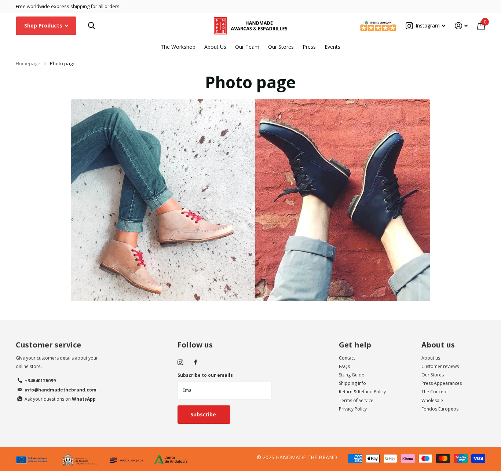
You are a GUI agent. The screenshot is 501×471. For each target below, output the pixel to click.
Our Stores (281, 46)
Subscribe (203, 414)
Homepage (28, 63)
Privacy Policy (353, 409)
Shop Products (44, 25)
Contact (347, 358)
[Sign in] (461, 26)
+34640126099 (40, 381)
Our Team (247, 46)
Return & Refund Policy (362, 392)
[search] (91, 26)
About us (438, 345)
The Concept (434, 392)
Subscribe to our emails (205, 375)
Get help (355, 345)
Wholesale (432, 400)
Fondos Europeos (439, 409)
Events (332, 46)
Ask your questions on (60, 399)
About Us (215, 46)
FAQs (344, 366)
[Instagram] (180, 362)
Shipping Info (352, 383)
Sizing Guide (351, 375)
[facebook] (195, 362)
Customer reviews (440, 366)
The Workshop (178, 46)
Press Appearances (441, 383)
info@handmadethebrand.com (60, 390)
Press (309, 46)
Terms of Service (356, 400)
